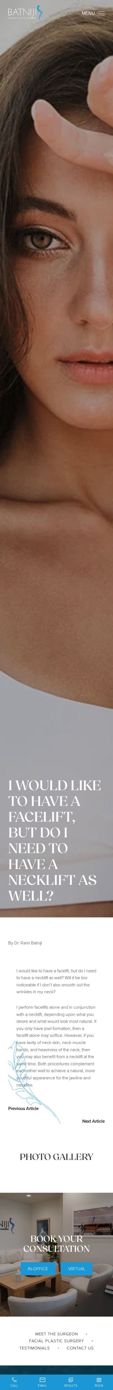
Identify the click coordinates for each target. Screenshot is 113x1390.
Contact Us (80, 1348)
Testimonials (34, 1348)
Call (14, 1385)
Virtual (76, 1269)
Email (42, 1385)
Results (70, 1385)
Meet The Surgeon (56, 1334)
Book (99, 1385)
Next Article (93, 1121)
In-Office (38, 1269)
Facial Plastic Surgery (56, 1341)
